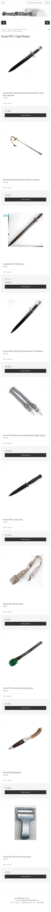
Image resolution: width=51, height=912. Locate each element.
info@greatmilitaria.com (29, 900)
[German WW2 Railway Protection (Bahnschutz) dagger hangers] (25, 408)
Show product (25, 115)
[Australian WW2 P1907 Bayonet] (25, 237)
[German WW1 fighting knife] (25, 745)
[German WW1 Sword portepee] (25, 576)
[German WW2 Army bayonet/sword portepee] (25, 661)
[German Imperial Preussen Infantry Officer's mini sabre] (25, 152)
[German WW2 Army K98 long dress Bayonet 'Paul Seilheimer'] (25, 324)
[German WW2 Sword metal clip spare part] (25, 829)
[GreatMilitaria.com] (25, 12)
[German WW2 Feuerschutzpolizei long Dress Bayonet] (25, 66)
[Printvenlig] (49, 29)
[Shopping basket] (47, 23)
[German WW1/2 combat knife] (25, 492)
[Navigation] (3, 23)
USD (3, 2)
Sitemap (40, 903)
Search (47, 2)
